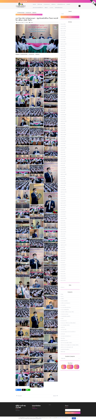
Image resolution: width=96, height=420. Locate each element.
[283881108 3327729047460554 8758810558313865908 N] (37, 194)
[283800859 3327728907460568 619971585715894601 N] (37, 233)
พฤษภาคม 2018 (63, 231)
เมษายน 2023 (63, 110)
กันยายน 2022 (63, 125)
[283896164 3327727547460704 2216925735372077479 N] (37, 178)
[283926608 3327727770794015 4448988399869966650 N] (37, 159)
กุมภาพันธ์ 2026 (63, 37)
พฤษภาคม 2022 (63, 134)
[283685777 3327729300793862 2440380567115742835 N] (37, 283)
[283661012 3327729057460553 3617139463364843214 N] (37, 317)
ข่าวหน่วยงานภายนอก (21, 12)
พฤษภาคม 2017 (63, 258)
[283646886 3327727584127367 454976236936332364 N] (51, 314)
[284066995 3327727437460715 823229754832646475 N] (22, 96)
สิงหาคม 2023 (63, 101)
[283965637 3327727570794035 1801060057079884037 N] (51, 132)
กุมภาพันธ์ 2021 (63, 167)
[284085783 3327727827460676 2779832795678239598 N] (51, 72)
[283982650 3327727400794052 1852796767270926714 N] (51, 105)
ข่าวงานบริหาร (63, 305)
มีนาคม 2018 (63, 236)
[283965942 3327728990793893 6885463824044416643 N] (22, 131)
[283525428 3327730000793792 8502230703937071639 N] (37, 352)
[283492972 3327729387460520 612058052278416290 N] (51, 358)
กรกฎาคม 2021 (63, 156)
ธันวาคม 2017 (63, 242)
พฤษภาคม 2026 (63, 30)
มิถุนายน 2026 (63, 28)
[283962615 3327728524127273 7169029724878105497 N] (37, 140)
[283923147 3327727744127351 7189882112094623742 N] (22, 159)
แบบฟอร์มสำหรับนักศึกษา (65, 349)
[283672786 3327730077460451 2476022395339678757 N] (37, 293)
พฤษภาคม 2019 (63, 205)
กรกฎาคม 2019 (63, 200)
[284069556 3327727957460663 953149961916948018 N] (51, 88)
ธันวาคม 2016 (63, 269)
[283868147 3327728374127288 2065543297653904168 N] (37, 209)
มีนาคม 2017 (63, 262)
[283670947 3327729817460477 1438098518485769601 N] (37, 302)
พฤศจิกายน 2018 (63, 218)
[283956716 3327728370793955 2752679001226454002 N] (51, 141)
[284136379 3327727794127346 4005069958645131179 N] (51, 62)
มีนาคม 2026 (63, 35)
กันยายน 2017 (63, 249)
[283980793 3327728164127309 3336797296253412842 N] (37, 112)
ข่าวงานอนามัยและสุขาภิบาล (66, 307)
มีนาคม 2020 (63, 187)
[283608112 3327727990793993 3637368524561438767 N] (37, 333)
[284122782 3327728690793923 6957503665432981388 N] (22, 72)
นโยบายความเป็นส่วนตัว (62, 417)
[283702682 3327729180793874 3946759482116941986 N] (51, 280)
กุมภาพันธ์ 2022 (63, 141)
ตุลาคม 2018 (63, 220)
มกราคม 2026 (63, 39)
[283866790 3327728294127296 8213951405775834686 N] (51, 218)
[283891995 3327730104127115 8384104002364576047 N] (22, 177)
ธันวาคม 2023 (63, 94)
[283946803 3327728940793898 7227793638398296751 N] (22, 150)
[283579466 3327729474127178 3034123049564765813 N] (51, 331)
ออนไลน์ (34, 408)
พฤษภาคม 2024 (63, 83)
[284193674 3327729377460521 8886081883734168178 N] (51, 377)
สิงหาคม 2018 (63, 225)
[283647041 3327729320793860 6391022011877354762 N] (22, 312)
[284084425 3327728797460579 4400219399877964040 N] (51, 80)
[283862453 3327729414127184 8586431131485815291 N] (37, 216)
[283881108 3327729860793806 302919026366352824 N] (51, 187)
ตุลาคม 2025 (63, 46)
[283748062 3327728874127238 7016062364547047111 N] (37, 258)
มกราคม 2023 (63, 116)
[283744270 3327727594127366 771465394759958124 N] (22, 257)
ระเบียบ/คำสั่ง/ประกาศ (61, 4)
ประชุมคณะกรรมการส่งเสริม (70, 366)
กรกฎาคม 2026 (63, 26)
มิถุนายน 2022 (63, 132)
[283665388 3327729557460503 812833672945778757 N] (51, 297)
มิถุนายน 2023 (63, 105)
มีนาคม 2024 (63, 88)
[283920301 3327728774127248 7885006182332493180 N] (51, 172)
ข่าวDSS (62, 298)
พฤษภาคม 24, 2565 (20, 22)
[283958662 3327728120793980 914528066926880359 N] (22, 140)
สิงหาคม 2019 (63, 198)
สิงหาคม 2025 (63, 50)
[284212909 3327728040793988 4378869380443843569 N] (37, 373)
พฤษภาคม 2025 (63, 57)
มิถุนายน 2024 (63, 81)
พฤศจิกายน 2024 (63, 70)
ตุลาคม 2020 (63, 176)
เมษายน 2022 (63, 136)
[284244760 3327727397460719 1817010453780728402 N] (22, 375)
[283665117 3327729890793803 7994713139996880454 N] (22, 303)
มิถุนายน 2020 (63, 185)
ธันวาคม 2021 (63, 145)
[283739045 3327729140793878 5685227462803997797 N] (51, 263)
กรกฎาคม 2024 (63, 79)
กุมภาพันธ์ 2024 (63, 90)
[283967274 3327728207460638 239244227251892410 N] (51, 122)
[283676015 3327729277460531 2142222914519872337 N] (51, 290)
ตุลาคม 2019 (63, 194)
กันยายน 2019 (63, 196)
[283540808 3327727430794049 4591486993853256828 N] (51, 348)
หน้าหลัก (34, 4)
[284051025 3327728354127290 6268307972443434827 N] (51, 97)
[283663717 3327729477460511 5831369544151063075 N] (51, 304)
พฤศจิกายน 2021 (63, 147)
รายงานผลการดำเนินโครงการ (66, 336)
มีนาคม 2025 (63, 61)
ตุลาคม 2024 (63, 72)
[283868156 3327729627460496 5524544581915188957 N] (22, 204)
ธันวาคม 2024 (63, 68)
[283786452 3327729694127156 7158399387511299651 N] (22, 238)
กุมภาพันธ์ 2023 (63, 114)
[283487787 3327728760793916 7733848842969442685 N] (37, 360)
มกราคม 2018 (63, 240)
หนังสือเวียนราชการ (64, 340)
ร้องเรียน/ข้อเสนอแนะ (58, 7)
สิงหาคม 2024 (63, 77)
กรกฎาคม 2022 (63, 130)
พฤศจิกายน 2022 (63, 121)
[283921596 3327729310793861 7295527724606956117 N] (51, 159)
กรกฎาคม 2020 (63, 183)
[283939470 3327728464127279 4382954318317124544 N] (51, 151)
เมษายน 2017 (63, 260)
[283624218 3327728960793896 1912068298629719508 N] (22, 331)
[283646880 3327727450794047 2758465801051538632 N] (22, 322)
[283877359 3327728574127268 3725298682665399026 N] (22, 195)
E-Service (51, 7)
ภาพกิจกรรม (53, 4)
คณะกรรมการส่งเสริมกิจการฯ (38, 7)
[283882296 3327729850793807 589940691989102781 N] (22, 185)
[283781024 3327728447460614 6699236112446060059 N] (51, 246)
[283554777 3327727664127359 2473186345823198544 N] (37, 342)
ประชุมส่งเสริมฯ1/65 (76, 366)
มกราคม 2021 (63, 169)
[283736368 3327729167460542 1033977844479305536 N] (51, 271)
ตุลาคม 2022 (63, 123)
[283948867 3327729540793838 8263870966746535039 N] (37, 150)
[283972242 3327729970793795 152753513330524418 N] (51, 113)
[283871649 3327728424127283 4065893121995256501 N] (51, 202)
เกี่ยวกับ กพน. (40, 4)
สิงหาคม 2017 (63, 251)
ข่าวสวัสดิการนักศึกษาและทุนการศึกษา (67, 311)
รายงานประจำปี (63, 329)
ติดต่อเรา (46, 7)
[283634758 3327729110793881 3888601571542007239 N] (51, 323)
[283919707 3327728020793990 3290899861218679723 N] (37, 169)
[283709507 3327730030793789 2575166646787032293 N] (22, 274)
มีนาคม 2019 (63, 209)
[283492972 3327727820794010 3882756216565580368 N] (22, 360)
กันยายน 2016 (63, 273)
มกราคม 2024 (63, 92)
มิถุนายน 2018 (63, 229)
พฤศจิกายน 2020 (63, 174)
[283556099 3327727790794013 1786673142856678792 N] (22, 341)
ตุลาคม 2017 (63, 247)
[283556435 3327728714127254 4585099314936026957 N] (51, 339)
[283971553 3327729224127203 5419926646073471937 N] (22, 121)
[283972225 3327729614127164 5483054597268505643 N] (37, 121)
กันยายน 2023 (63, 99)
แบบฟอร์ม (68, 4)
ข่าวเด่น (62, 318)
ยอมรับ (74, 418)
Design (62, 294)
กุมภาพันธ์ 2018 (63, 238)
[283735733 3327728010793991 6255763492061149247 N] (37, 273)
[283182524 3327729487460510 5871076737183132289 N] (37, 366)
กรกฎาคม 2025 (63, 52)
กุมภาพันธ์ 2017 (63, 264)
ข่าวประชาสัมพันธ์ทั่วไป (65, 309)
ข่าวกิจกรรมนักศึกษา (64, 300)
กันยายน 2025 (63, 48)
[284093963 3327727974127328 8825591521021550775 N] (37, 77)
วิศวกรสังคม (63, 338)
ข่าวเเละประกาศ (28, 12)
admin (27, 22)
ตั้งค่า (41, 418)
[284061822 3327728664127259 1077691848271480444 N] (37, 93)
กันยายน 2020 (63, 178)
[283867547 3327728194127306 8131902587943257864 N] (22, 213)
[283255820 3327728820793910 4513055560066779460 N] (51, 367)
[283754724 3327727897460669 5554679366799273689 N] (22, 248)
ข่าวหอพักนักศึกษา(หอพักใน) (65, 316)
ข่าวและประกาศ (47, 4)
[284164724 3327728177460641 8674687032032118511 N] (37, 383)
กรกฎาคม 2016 (63, 278)
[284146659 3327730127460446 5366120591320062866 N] (22, 62)
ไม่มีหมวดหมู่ (63, 351)
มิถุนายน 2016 (63, 280)
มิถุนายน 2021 (63, 158)
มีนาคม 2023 (63, 112)
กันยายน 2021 (63, 152)
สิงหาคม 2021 (63, 154)
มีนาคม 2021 (63, 165)
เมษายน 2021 (63, 163)
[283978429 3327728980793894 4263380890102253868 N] (22, 112)
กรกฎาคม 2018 (63, 227)
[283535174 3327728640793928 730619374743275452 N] (22, 350)
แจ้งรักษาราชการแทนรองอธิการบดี (67, 347)
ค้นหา (66, 405)
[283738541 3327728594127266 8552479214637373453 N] (22, 267)
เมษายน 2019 (63, 207)
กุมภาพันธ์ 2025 (63, 63)
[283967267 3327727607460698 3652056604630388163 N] (37, 131)
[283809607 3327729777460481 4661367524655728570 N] (22, 228)
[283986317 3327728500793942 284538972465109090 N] (37, 102)
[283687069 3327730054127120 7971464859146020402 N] (22, 287)
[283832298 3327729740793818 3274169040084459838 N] (51, 227)
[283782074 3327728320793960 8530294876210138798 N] (37, 243)
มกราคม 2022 (63, 143)
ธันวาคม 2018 (63, 216)
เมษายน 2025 (63, 59)
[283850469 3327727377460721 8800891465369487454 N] (22, 221)
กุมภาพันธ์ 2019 (63, 211)
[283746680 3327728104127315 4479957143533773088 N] (51, 256)
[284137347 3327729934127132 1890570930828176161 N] (37, 62)
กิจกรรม (62, 296)
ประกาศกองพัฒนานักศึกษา (65, 325)
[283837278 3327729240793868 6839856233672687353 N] (37, 224)
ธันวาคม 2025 (63, 41)
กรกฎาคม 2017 (63, 253)
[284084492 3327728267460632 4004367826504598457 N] (22, 81)
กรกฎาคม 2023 (63, 103)
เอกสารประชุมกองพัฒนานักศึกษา (66, 342)
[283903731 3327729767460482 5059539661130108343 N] (22, 169)
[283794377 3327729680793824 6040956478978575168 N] (51, 237)
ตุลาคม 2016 (63, 271)
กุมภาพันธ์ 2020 (63, 189)
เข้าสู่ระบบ (62, 287)
